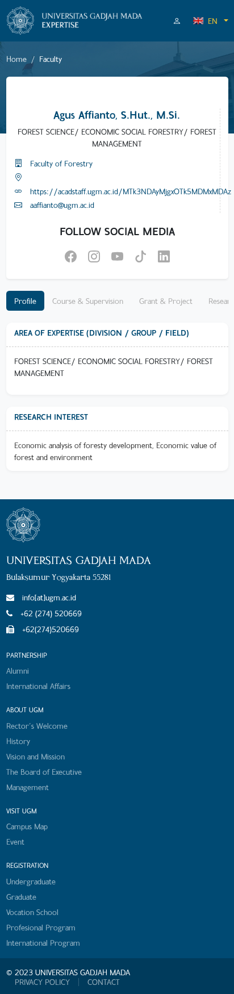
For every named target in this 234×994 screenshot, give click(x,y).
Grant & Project (166, 301)
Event (15, 841)
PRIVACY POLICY (42, 982)
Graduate (21, 896)
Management (27, 787)
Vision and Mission (35, 756)
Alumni (17, 670)
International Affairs (38, 686)
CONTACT (103, 982)
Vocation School (32, 912)
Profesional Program (41, 927)
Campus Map (27, 826)
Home (16, 59)
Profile (25, 301)
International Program (43, 942)
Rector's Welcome (37, 725)
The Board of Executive (44, 771)
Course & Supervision (87, 301)
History (18, 741)
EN (213, 21)
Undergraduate (31, 881)
